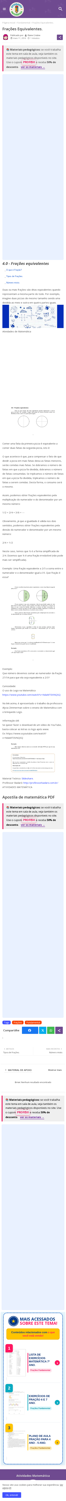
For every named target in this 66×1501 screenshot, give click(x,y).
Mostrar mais (55, 1069)
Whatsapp (51, 1030)
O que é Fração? (14, 270)
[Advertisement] (33, 167)
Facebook (30, 1030)
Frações (18, 1022)
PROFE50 (29, 62)
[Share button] (59, 1030)
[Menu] (4, 9)
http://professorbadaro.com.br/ (40, 782)
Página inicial (8, 22)
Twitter (43, 1030)
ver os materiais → (33, 67)
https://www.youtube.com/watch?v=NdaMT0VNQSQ (31, 694)
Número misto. (13, 282)
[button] (60, 9)
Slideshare (27, 778)
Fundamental (23, 22)
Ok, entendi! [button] (12, 1495)
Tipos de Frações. (14, 276)
